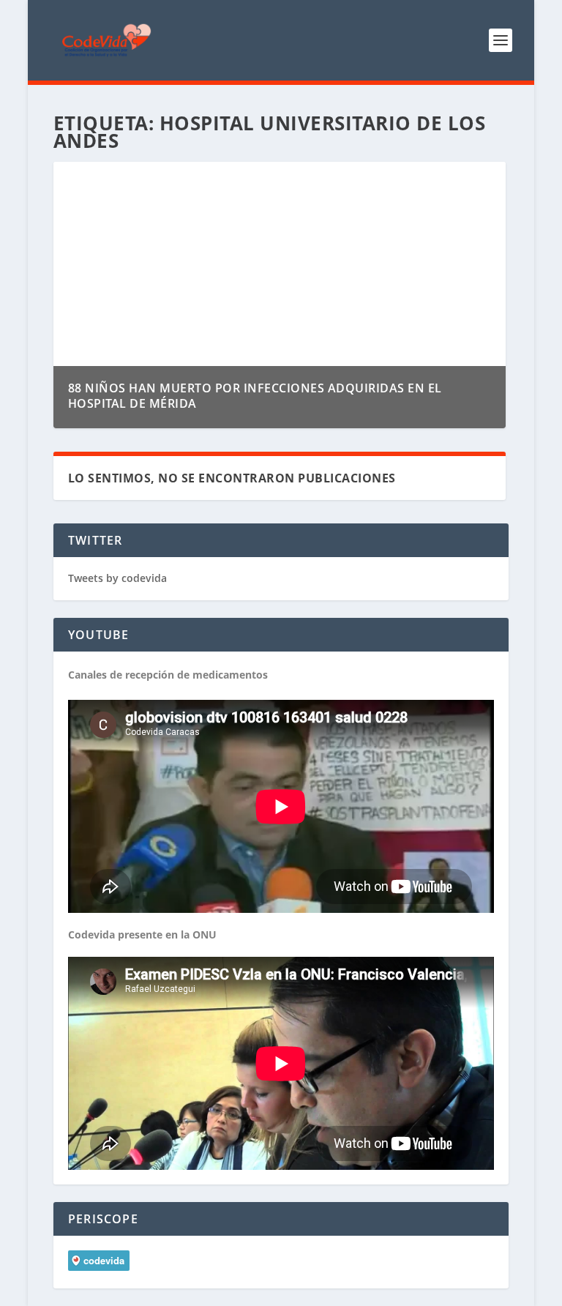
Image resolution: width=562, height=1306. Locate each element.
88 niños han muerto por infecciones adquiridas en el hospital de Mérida (255, 395)
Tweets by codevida (117, 578)
